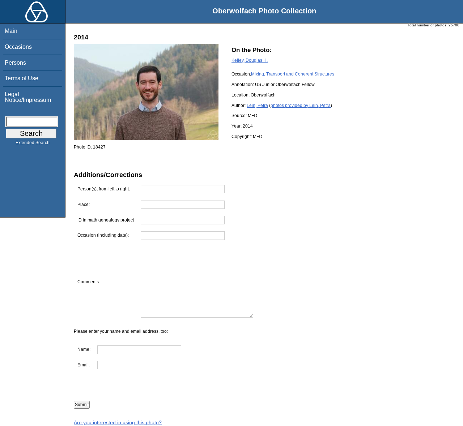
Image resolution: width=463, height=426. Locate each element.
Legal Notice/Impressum (28, 97)
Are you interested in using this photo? (118, 422)
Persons (15, 63)
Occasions (18, 47)
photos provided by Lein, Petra (301, 105)
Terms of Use (21, 78)
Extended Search (33, 143)
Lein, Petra (257, 105)
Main (11, 31)
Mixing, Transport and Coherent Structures (292, 74)
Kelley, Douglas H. (250, 60)
